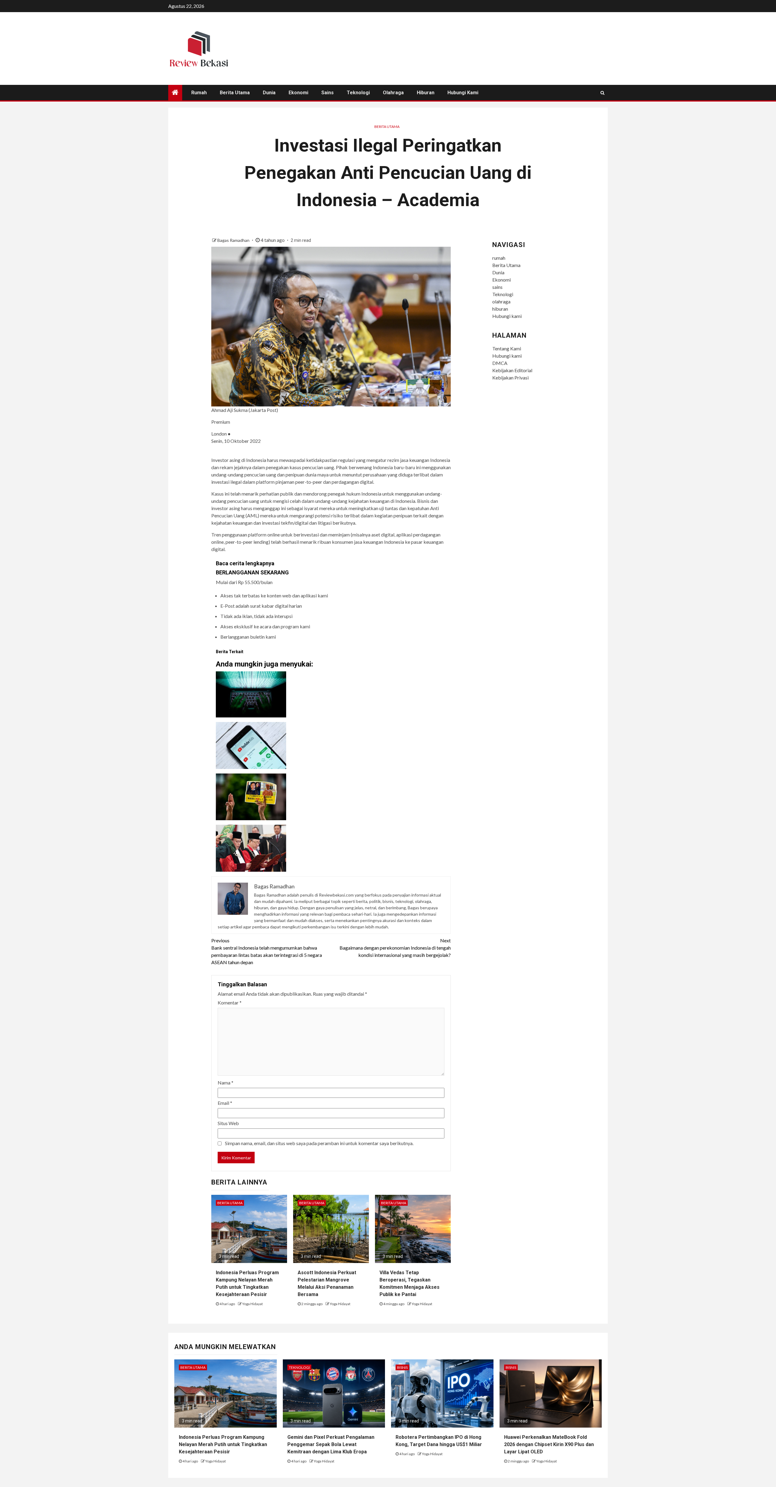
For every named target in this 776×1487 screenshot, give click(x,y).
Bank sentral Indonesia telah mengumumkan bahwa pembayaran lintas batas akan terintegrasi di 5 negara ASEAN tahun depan (266, 951)
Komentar (230, 1002)
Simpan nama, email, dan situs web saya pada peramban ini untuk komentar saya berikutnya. (319, 1143)
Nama (225, 1082)
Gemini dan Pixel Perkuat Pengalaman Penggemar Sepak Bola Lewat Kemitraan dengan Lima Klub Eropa (330, 1444)
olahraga (393, 92)
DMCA (499, 363)
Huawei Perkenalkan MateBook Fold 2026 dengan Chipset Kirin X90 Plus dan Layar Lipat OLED (549, 1444)
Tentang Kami (506, 348)
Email (225, 1103)
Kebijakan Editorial (512, 370)
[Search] (602, 93)
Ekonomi (298, 92)
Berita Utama (235, 92)
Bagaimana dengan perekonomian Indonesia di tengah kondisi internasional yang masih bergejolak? (395, 947)
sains (327, 92)
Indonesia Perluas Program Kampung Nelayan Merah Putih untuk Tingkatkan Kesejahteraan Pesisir (223, 1444)
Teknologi (358, 92)
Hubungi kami (462, 92)
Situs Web (228, 1123)
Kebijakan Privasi (510, 377)
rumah (199, 92)
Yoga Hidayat (252, 1304)
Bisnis (402, 1367)
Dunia (269, 92)
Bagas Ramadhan (233, 240)
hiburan (425, 92)
